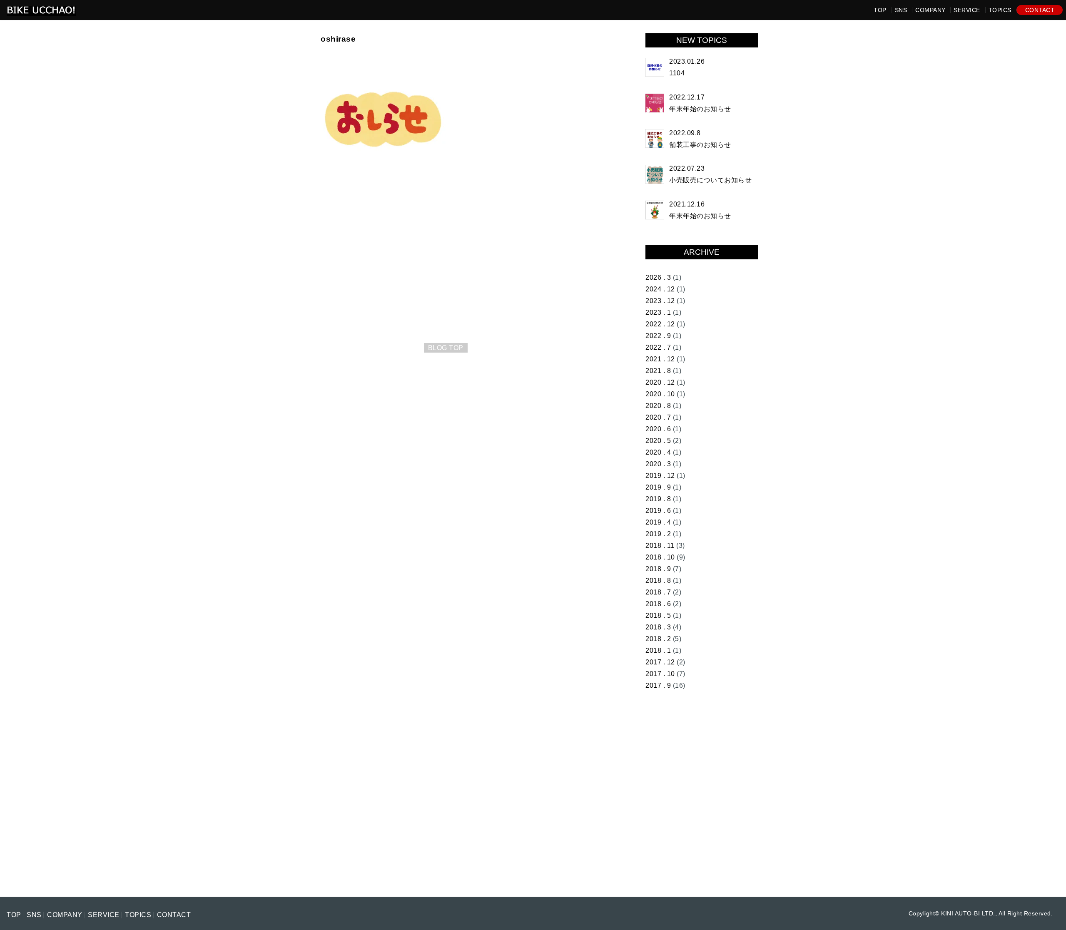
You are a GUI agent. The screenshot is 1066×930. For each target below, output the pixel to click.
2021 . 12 (660, 359)
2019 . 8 (658, 498)
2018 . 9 (658, 568)
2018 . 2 (658, 638)
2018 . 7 (658, 592)
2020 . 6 (658, 429)
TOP (880, 10)
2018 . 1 (658, 650)
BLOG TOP (445, 347)
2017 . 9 (658, 685)
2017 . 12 (660, 662)
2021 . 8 (658, 370)
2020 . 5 (658, 440)
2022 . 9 (658, 335)
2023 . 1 (658, 312)
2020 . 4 (658, 452)
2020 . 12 (660, 382)
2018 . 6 (658, 603)
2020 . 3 (658, 463)
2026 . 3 (658, 277)
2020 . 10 (660, 394)
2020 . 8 (658, 405)
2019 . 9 (658, 487)
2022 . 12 (660, 324)
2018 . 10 (660, 557)
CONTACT (1040, 10)
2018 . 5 (658, 615)
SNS (901, 10)
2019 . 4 (658, 522)
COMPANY (930, 10)
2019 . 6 (658, 510)
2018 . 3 (658, 627)
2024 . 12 (660, 289)
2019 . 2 (658, 533)
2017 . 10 (660, 673)
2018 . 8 (658, 580)
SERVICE (967, 10)
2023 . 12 (660, 300)
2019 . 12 (660, 475)
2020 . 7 (658, 417)
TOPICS (1000, 10)
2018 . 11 (660, 545)
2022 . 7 (658, 347)
